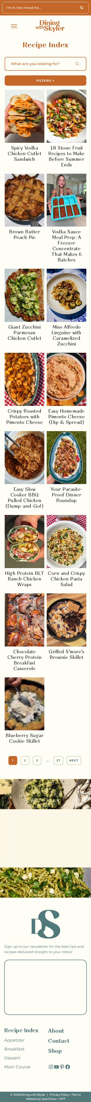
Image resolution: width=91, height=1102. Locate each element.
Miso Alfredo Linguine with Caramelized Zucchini (66, 336)
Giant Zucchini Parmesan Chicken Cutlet (24, 333)
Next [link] (73, 760)
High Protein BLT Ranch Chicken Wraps (24, 579)
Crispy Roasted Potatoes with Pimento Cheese (24, 417)
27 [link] (58, 760)
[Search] (82, 7)
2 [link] (25, 760)
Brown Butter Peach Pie (24, 234)
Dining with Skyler (33, 1094)
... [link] (47, 760)
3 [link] (37, 760)
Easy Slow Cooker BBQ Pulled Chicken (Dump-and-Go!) (24, 498)
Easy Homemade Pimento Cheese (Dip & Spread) (66, 417)
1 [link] (13, 760)
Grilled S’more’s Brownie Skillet (66, 654)
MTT (62, 1099)
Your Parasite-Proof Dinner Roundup (66, 495)
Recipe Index (21, 1031)
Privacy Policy (59, 1094)
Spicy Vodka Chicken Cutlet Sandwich (24, 154)
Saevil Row (49, 1099)
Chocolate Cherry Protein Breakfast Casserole (24, 660)
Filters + (45, 80)
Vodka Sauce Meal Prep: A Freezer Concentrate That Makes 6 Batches (66, 246)
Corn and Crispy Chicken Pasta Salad (66, 579)
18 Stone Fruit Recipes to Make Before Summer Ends (66, 157)
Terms (76, 1094)
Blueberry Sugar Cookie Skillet (25, 738)
